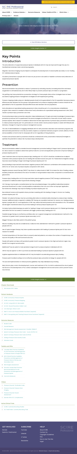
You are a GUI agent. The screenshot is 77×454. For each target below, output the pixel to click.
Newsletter (24, 441)
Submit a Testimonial (9, 432)
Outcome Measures (9, 376)
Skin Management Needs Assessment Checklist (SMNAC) (20, 329)
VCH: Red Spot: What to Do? (12, 309)
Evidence (26, 26)
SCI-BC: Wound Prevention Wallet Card (15, 306)
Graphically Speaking (54, 451)
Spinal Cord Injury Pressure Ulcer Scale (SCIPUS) (17, 335)
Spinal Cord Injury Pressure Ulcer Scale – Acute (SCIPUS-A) (20, 332)
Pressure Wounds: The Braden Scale (14, 385)
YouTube (24, 430)
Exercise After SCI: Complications (13, 397)
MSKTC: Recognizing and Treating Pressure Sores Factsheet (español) (24, 314)
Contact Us (43, 432)
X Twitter (24, 437)
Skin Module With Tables (11, 288)
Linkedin (23, 433)
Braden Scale (8, 323)
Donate (4, 430)
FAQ (41, 437)
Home (20, 26)
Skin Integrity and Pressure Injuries (40, 26)
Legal (41, 441)
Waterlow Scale (8, 340)
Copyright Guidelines (47, 434)
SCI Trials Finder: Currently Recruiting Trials (16, 409)
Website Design (43, 451)
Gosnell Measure (9, 326)
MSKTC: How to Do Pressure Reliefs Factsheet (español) (20, 311)
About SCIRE (44, 430)
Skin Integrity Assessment (11, 365)
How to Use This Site (46, 439)
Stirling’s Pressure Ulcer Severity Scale (15, 337)
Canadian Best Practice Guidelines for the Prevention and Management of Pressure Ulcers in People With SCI (14, 351)
